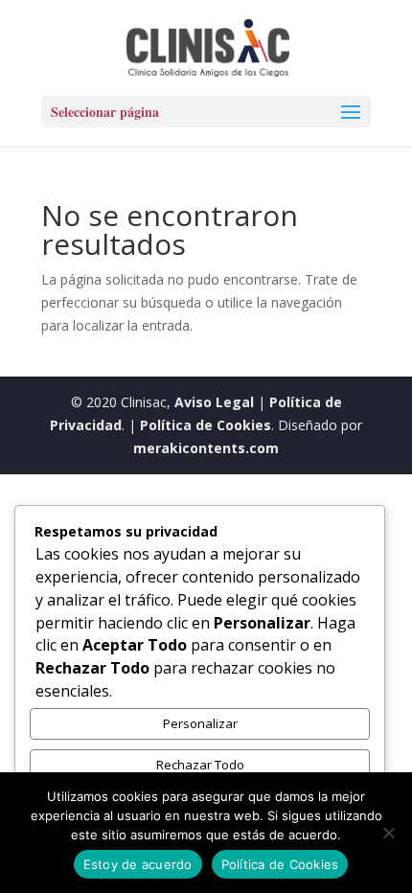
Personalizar (200, 723)
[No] (388, 832)
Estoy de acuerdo (138, 864)
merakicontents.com (206, 448)
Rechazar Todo (200, 764)
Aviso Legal (214, 402)
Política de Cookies (205, 425)
